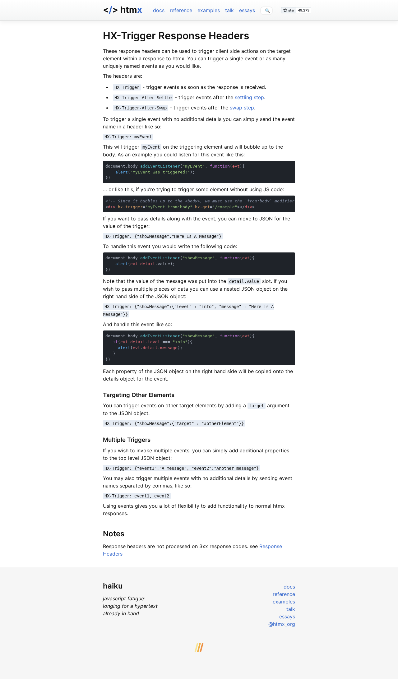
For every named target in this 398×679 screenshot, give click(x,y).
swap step (242, 107)
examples (208, 10)
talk (229, 10)
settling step (249, 97)
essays (247, 10)
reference (181, 10)
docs (158, 10)
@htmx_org (281, 624)
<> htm (122, 9)
